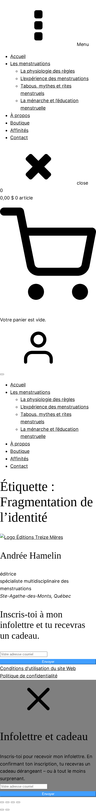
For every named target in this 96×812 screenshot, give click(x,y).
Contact (19, 137)
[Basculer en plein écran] (7, 802)
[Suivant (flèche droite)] (7, 809)
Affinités (19, 130)
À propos (20, 115)
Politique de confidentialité (28, 676)
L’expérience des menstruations (54, 78)
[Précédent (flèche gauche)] (2, 809)
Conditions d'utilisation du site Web (38, 668)
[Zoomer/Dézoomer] (2, 802)
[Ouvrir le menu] (2, 374)
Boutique (19, 123)
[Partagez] (13, 802)
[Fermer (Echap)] (18, 802)
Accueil (18, 56)
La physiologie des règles (47, 71)
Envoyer (48, 662)
